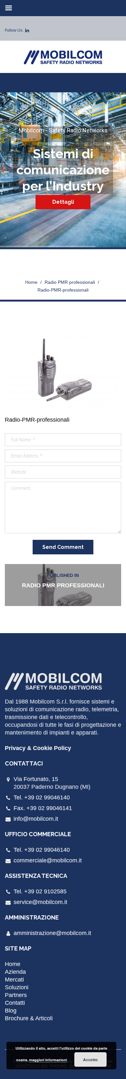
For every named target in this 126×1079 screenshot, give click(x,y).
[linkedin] (27, 30)
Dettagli (63, 202)
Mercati (14, 979)
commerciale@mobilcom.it (48, 860)
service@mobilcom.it (40, 902)
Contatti (15, 1003)
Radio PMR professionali (70, 282)
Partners (16, 995)
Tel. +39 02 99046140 (42, 797)
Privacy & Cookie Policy (38, 748)
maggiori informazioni (48, 1059)
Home (31, 282)
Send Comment (63, 547)
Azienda (15, 972)
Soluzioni (16, 987)
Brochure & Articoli (29, 1018)
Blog (10, 1010)
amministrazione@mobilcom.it (52, 933)
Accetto (90, 1060)
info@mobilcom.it (36, 819)
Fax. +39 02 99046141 (43, 808)
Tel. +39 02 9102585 (40, 891)
